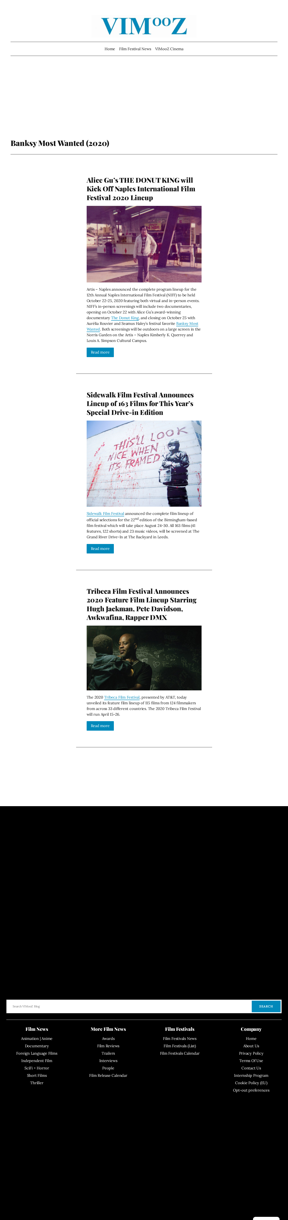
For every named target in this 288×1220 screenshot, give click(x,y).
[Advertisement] (144, 104)
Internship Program (251, 1075)
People (108, 1068)
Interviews (108, 1060)
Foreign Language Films (36, 1053)
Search (266, 1006)
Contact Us (251, 1068)
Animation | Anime (36, 1038)
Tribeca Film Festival (122, 697)
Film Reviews (108, 1045)
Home (110, 48)
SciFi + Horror (36, 1068)
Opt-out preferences (251, 1090)
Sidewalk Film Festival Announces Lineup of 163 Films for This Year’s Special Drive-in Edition (140, 403)
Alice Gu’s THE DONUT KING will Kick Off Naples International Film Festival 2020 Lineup (141, 188)
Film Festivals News (179, 1038)
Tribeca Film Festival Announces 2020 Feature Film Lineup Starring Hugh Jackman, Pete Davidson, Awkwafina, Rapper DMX (142, 604)
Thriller (36, 1082)
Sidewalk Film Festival (105, 513)
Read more (100, 352)
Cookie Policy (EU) (251, 1082)
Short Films (37, 1075)
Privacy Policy (251, 1053)
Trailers (108, 1053)
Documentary (37, 1045)
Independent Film (36, 1060)
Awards (108, 1038)
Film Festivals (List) (180, 1045)
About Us (251, 1045)
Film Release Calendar (108, 1075)
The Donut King (125, 317)
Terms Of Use (251, 1060)
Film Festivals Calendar (180, 1053)
